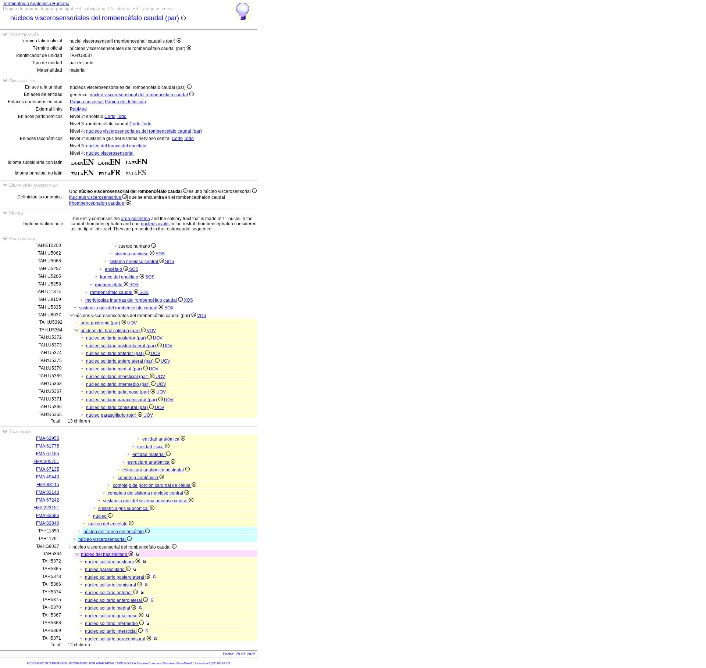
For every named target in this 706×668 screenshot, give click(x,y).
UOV (132, 323)
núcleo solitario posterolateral (115, 577)
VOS (201, 315)
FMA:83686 (47, 515)
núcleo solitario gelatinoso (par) (118, 392)
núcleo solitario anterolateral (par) (120, 361)
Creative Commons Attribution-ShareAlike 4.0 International (173, 663)
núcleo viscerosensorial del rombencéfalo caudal (139, 94)
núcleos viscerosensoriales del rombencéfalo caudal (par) (144, 131)
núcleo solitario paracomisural (115, 639)
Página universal (87, 101)
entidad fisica (151, 446)
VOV (151, 330)
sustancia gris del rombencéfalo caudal (118, 307)
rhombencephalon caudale (97, 203)
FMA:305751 (46, 461)
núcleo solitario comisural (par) (117, 407)
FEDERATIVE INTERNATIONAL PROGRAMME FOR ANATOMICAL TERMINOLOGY (81, 663)
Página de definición (125, 101)
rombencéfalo (109, 284)
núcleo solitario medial (108, 608)
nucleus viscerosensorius (96, 197)
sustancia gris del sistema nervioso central (146, 500)
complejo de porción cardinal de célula (152, 485)
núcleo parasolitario (105, 569)
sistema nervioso (132, 253)
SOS (160, 253)
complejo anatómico (138, 477)
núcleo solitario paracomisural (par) (122, 399)
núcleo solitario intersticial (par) (118, 376)
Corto (109, 116)
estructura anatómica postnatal (153, 470)
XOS (188, 300)
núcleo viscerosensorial (109, 153)
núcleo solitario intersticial (111, 631)
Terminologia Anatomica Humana (36, 3)
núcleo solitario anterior (109, 592)
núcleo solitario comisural (111, 585)
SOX (169, 307)
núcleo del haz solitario (104, 554)
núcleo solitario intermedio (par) (118, 384)
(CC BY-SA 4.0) (221, 663)
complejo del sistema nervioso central (146, 493)
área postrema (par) (101, 323)
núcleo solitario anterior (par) (115, 353)
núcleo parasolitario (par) (112, 415)
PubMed (78, 109)
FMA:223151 (46, 507)
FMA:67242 (47, 500)
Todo (121, 116)
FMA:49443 (47, 477)
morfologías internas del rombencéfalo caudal (131, 300)
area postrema (135, 218)
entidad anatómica (161, 439)
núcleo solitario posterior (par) (116, 338)
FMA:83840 (47, 523)
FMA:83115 (47, 484)
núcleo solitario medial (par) (114, 368)
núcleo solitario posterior (110, 561)
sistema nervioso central (134, 261)
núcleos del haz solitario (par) (111, 330)
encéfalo (114, 269)
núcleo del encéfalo (108, 524)
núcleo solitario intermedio (112, 623)
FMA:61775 (47, 446)
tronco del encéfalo (119, 277)
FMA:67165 (47, 453)
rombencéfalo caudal (111, 292)
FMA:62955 (47, 438)
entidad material (149, 454)
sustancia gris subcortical (124, 508)
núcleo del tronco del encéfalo (116, 145)
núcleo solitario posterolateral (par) (121, 345)
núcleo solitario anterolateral (114, 600)
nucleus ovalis (155, 223)
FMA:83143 (47, 492)
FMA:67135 (47, 469)
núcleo (100, 516)
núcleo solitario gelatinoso (112, 615)
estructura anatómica (149, 462)
